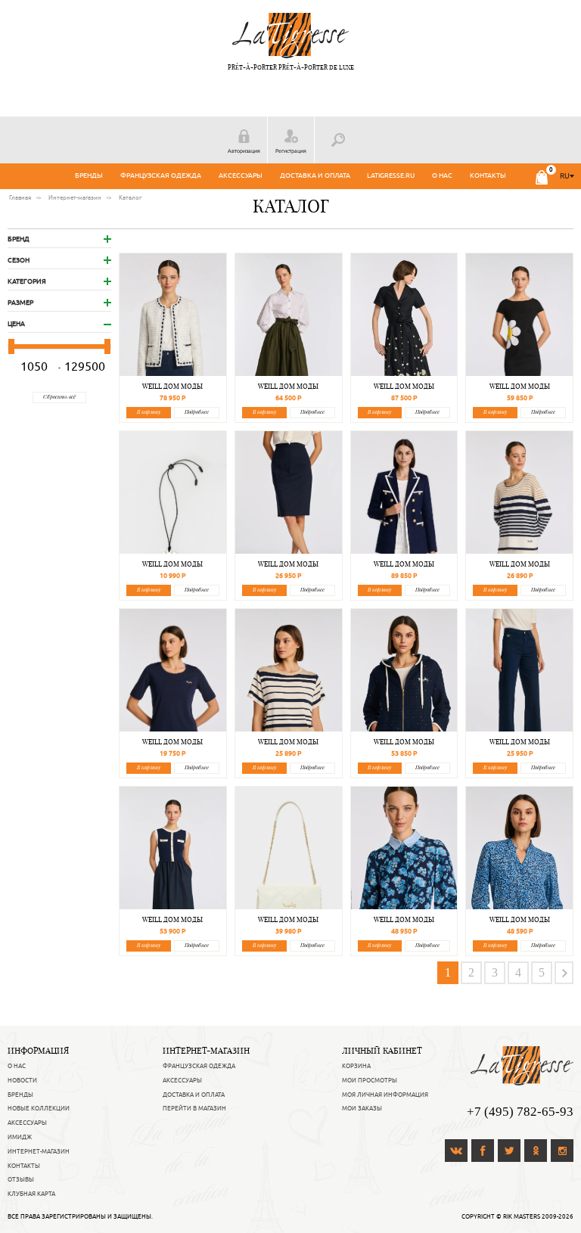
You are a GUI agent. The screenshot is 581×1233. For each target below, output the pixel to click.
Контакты (488, 175)
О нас (442, 175)
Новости (22, 1080)
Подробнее (197, 411)
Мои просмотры (369, 1080)
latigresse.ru (391, 175)
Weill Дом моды (172, 386)
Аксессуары (241, 175)
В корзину (148, 411)
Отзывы (21, 1179)
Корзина (356, 1066)
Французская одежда (160, 175)
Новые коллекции (39, 1108)
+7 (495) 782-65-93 (520, 1111)
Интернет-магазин (39, 1151)
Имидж (20, 1137)
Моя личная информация (385, 1094)
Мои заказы (362, 1108)
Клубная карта (31, 1193)
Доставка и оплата (315, 175)
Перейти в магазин (194, 1108)
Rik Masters (521, 1216)
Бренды (89, 175)
